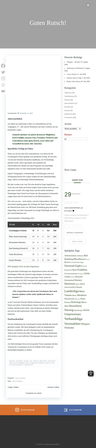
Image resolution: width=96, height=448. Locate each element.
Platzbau (67, 110)
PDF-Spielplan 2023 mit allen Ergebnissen (23, 267)
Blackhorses (79, 259)
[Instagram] (3, 78)
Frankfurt (82, 269)
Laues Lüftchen (72, 74)
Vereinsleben (68, 117)
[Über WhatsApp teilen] (76, 226)
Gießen (67, 276)
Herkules (79, 276)
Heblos (73, 277)
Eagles (78, 265)
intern (82, 284)
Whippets (85, 324)
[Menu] (88, 5)
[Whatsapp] (3, 85)
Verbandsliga (73, 319)
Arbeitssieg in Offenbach (75, 68)
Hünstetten (69, 283)
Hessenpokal (69, 280)
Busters (67, 262)
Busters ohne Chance (73, 81)
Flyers (74, 270)
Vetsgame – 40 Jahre (73, 62)
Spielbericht (68, 114)
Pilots (82, 298)
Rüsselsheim (75, 306)
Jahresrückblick (20, 378)
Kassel (79, 287)
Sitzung (69, 309)
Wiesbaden (69, 327)
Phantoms (77, 299)
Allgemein (67, 93)
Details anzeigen (75, 232)
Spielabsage (78, 310)
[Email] (3, 91)
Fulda (87, 273)
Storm (86, 310)
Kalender (67, 107)
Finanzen (67, 100)
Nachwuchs (69, 298)
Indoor (77, 284)
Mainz (74, 295)
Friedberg (81, 273)
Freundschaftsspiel (71, 274)
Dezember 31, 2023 (26, 113)
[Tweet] (71, 226)
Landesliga (71, 291)
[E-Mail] (80, 226)
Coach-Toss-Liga (77, 262)
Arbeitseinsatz (70, 255)
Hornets (78, 280)
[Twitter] (3, 72)
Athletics (80, 256)
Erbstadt (84, 266)
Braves (88, 259)
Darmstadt (69, 265)
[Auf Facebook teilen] (66, 226)
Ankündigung (68, 96)
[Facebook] (3, 66)
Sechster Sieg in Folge (74, 78)
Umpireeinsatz (72, 314)
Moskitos (82, 295)
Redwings (76, 302)
